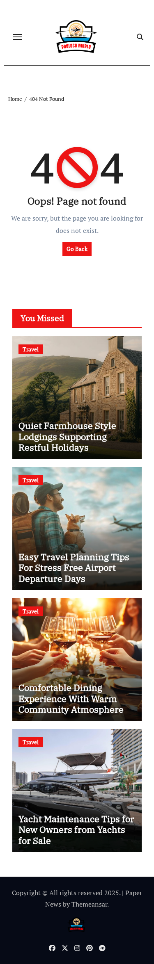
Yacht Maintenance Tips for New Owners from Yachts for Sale (76, 829)
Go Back (77, 249)
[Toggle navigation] (17, 37)
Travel (31, 349)
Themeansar (89, 904)
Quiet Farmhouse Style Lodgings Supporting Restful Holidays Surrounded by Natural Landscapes (67, 447)
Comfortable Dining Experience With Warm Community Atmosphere (71, 698)
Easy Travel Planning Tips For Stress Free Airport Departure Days (73, 567)
